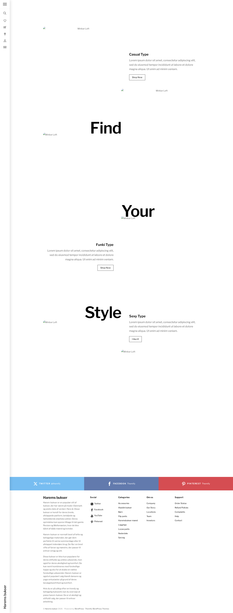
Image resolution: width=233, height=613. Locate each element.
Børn (120, 512)
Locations (151, 512)
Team (149, 516)
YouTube (98, 515)
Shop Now (137, 77)
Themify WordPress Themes (97, 609)
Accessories (123, 503)
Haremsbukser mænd (128, 520)
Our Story (151, 507)
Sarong (121, 537)
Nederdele (123, 533)
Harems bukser (51, 609)
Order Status (180, 503)
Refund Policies (181, 507)
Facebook (98, 509)
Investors (151, 520)
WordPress (79, 609)
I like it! (135, 339)
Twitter (97, 503)
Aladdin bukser (125, 507)
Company (151, 503)
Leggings (122, 525)
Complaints (180, 512)
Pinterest (98, 521)
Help (177, 516)
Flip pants (122, 516)
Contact (178, 520)
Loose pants (123, 529)
